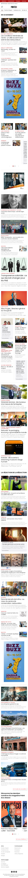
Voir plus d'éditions (21, 839)
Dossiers (3, 853)
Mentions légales (5, 867)
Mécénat (4, 1)
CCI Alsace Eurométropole (4, 864)
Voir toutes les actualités (19, 789)
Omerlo (16, 876)
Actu (2, 10)
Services (24, 1)
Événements (11, 1)
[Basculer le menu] (2, 7)
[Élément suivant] (18, 166)
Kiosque (18, 1)
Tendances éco (17, 10)
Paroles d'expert (8, 10)
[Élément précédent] (10, 166)
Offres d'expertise (19, 853)
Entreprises (17, 850)
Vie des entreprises (5, 852)
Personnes (17, 852)
